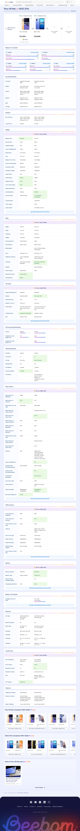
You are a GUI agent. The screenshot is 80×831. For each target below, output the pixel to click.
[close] (31, 18)
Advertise (39, 806)
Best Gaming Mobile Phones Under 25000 (40, 320)
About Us (19, 806)
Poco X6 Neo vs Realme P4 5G (15, 728)
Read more (73, 11)
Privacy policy (47, 806)
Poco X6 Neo (23, 31)
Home (5, 792)
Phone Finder (40, 5)
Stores (72, 5)
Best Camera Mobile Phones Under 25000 (40, 498)
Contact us (33, 806)
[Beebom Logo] (9, 2)
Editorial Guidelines (57, 806)
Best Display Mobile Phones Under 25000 (40, 211)
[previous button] (6, 721)
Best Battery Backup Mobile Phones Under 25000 (40, 587)
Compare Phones (12, 792)
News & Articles (50, 5)
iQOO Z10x (37, 31)
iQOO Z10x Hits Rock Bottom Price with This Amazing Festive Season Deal (13, 780)
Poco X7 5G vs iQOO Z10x (36, 754)
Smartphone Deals (62, 5)
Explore (6, 5)
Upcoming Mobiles (17, 5)
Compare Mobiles (29, 5)
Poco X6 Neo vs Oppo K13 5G (58, 728)
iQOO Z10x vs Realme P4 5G (15, 754)
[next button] (73, 721)
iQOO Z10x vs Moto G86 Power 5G (58, 754)
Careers (26, 806)
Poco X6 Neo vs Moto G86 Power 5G (37, 728)
